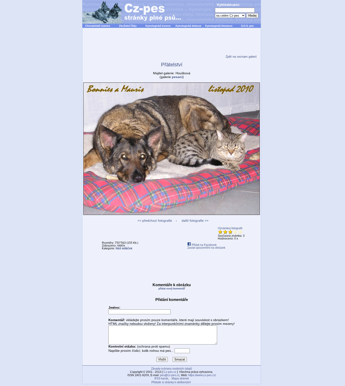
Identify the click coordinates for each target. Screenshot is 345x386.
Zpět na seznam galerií (241, 56)
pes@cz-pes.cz (170, 375)
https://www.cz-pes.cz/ (202, 375)
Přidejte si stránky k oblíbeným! (171, 382)
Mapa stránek (180, 378)
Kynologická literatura (218, 25)
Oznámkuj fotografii (230, 228)
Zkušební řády (128, 25)
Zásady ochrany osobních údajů (171, 368)
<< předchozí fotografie (155, 220)
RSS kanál (161, 378)
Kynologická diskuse (188, 25)
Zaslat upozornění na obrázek (206, 247)
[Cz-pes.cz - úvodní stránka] (129, 12)
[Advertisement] (171, 44)
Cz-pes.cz (170, 372)
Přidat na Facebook (204, 245)
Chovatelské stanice (97, 25)
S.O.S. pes (247, 25)
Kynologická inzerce (158, 25)
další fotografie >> (194, 220)
